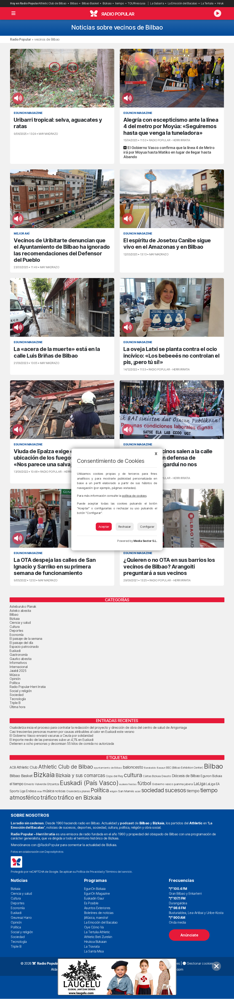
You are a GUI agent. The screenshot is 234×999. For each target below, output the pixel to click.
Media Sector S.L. (145, 541)
